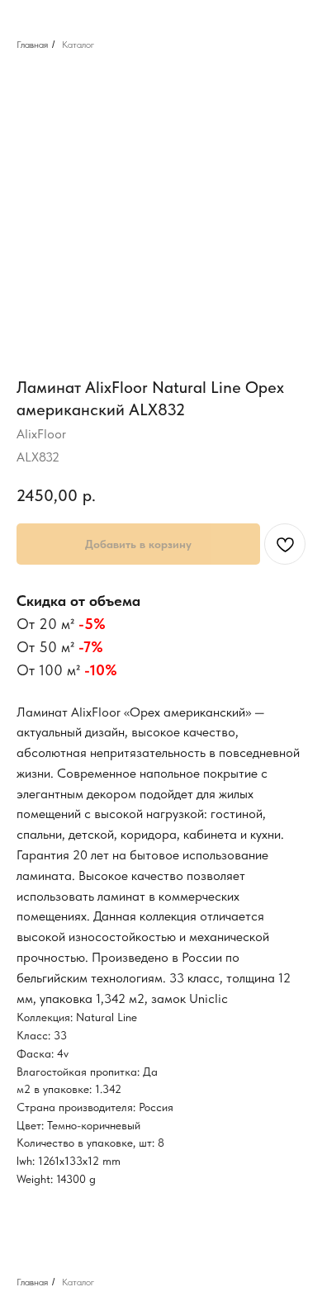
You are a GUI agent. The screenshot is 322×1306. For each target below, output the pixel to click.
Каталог (78, 44)
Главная (32, 44)
